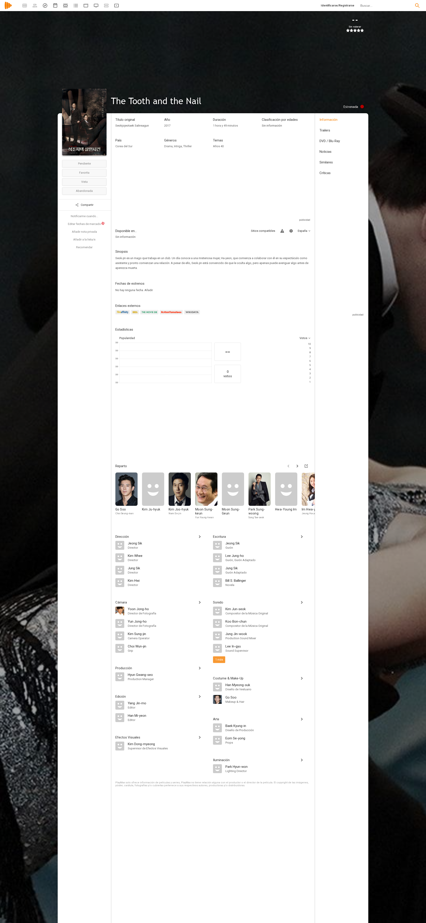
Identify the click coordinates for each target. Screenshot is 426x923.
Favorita (84, 172)
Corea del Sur (123, 146)
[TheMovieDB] (150, 314)
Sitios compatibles (263, 230)
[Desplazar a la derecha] (297, 466)
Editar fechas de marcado (86, 224)
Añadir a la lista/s (84, 239)
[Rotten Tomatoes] (172, 314)
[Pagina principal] (8, 8)
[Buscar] (417, 5)
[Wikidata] (192, 314)
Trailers (325, 130)
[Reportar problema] (282, 230)
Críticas (325, 173)
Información (328, 120)
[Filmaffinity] (123, 314)
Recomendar (84, 247)
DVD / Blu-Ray (330, 141)
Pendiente (84, 163)
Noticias (325, 152)
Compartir (86, 204)
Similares (326, 162)
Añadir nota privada (84, 231)
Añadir (148, 290)
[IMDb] (135, 314)
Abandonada (84, 191)
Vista (84, 181)
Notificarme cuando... (84, 216)
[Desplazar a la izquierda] (288, 466)
